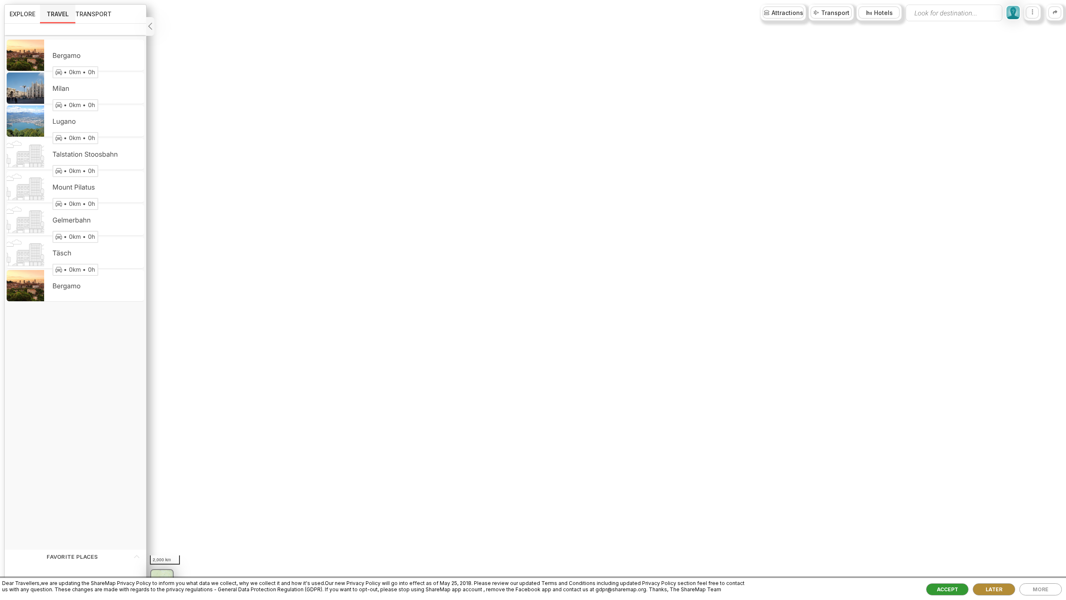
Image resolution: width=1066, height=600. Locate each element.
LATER (994, 589)
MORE (1041, 589)
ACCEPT (947, 589)
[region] (533, 300)
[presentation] (954, 13)
